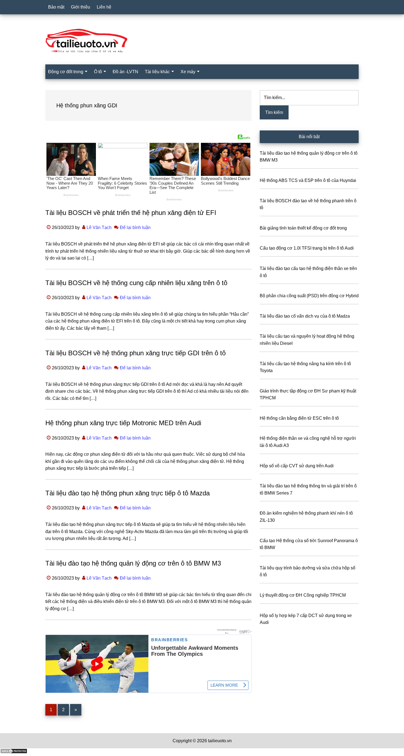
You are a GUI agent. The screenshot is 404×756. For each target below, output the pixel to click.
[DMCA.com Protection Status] (13, 752)
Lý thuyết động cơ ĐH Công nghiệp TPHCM (303, 595)
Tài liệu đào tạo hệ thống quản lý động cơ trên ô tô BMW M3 (133, 563)
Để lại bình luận (135, 227)
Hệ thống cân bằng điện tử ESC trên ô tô (299, 418)
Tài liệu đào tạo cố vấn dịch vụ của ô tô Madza (305, 316)
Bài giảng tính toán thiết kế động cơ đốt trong (303, 228)
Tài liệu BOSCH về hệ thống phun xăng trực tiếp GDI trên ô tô (135, 353)
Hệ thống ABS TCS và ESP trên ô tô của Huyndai (308, 180)
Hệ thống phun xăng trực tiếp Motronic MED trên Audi (123, 423)
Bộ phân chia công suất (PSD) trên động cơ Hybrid (309, 295)
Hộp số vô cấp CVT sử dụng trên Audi (297, 465)
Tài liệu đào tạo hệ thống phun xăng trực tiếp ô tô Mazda (127, 493)
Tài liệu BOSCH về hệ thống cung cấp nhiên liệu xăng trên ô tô (136, 282)
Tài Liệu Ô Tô (202, 41)
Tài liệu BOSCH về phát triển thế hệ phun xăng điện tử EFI (130, 212)
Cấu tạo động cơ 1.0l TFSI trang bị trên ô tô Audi (307, 248)
